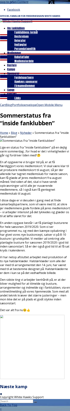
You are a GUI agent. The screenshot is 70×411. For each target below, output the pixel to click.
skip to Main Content (14, 2)
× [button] (1, 409)
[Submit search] (35, 402)
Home (4, 133)
